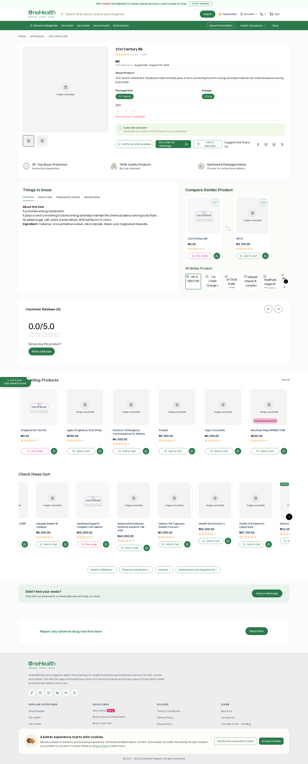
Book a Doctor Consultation (109, 716)
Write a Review (42, 351)
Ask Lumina (103, 710)
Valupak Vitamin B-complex (47, 525)
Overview (28, 197)
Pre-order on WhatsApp (166, 144)
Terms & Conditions (168, 711)
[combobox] (127, 111)
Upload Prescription (220, 25)
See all (285, 379)
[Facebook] (32, 693)
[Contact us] (263, 14)
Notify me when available (136, 144)
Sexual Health (101, 25)
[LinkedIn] (57, 693)
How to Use (45, 197)
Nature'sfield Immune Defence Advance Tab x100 (130, 527)
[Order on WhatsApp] (217, 256)
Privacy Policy (100, 746)
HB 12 (239, 238)
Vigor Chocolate (215, 430)
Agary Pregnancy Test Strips (84, 430)
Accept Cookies (271, 741)
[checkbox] (119, 127)
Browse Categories (46, 25)
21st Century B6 (197, 238)
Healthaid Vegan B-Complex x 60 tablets (90, 525)
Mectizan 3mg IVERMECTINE (268, 430)
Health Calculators (251, 25)
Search (207, 14)
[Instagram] (40, 693)
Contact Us (228, 717)
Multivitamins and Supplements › (198, 569)
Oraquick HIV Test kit (33, 430)
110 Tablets (124, 96)
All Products (37, 36)
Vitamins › (164, 569)
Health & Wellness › (102, 569)
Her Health (83, 25)
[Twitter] (49, 693)
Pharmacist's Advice (68, 197)
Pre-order (202, 256)
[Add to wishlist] (215, 202)
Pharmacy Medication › (136, 569)
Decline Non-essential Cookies (235, 741)
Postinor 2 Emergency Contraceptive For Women (129, 431)
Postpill (163, 430)
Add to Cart (250, 256)
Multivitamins (121, 25)
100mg (208, 96)
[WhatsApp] (74, 693)
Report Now (257, 631)
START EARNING (200, 3)
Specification (92, 197)
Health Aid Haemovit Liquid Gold (251, 525)
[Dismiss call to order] (29, 378)
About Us (226, 711)
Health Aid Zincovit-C (212, 523)
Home (22, 36)
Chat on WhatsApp (267, 593)
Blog (275, 25)
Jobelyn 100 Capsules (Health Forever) (171, 525)
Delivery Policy (165, 717)
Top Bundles (227, 14)
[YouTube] (66, 693)
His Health (67, 25)
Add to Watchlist (209, 144)
